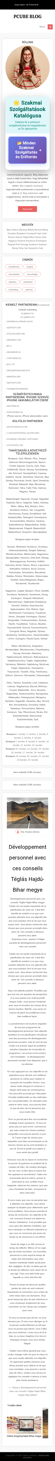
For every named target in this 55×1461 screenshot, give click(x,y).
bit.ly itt (11, 364)
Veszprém (33, 248)
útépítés (12, 282)
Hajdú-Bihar (29, 237)
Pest (18, 244)
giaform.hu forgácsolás (20, 321)
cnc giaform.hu (27, 317)
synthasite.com (15, 445)
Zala (41, 248)
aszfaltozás (14, 266)
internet (29, 289)
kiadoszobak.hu (15, 412)
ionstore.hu (13, 406)
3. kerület (41, 734)
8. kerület (30, 741)
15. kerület (43, 749)
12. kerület (37, 745)
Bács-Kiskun (13, 229)
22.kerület (22, 760)
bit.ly (9, 346)
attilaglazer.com (16, 334)
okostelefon (14, 274)
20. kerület (32, 756)
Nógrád (12, 244)
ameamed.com (14, 340)
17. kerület (27, 752)
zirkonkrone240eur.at (18, 370)
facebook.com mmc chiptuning (22, 439)
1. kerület (20, 734)
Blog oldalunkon (30, 193)
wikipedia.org (14, 377)
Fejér (39, 233)
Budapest (21, 233)
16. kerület (16, 752)
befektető (28, 282)
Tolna (21, 248)
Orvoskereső (43, 305)
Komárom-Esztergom (36, 240)
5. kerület (26, 738)
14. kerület (32, 749)
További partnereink (17, 389)
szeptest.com (14, 328)
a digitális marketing (33, 186)
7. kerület (20, 741)
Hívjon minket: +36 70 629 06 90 (26, 5)
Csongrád (31, 233)
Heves (38, 237)
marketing (13, 289)
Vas (26, 248)
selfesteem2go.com (17, 427)
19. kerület (21, 756)
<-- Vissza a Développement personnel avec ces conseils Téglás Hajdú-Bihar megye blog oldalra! (27, 1391)
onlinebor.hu (14, 352)
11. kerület (26, 745)
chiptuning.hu (14, 358)
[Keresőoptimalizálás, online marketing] (27, 17)
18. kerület (39, 752)
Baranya (23, 229)
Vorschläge (32, 274)
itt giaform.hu (27, 313)
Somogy (24, 244)
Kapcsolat (27, 209)
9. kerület (40, 741)
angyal (30, 266)
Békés (31, 229)
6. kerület (36, 738)
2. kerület (30, 734)
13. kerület (21, 749)
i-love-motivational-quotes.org (23, 433)
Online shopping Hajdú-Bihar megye (24, 1436)
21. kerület (43, 756)
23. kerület (33, 760)
